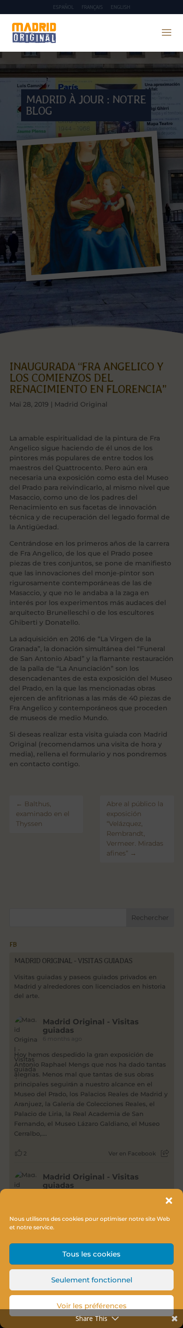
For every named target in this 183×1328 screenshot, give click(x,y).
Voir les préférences (92, 1305)
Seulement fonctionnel (91, 1279)
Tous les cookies (91, 1253)
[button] (169, 1200)
